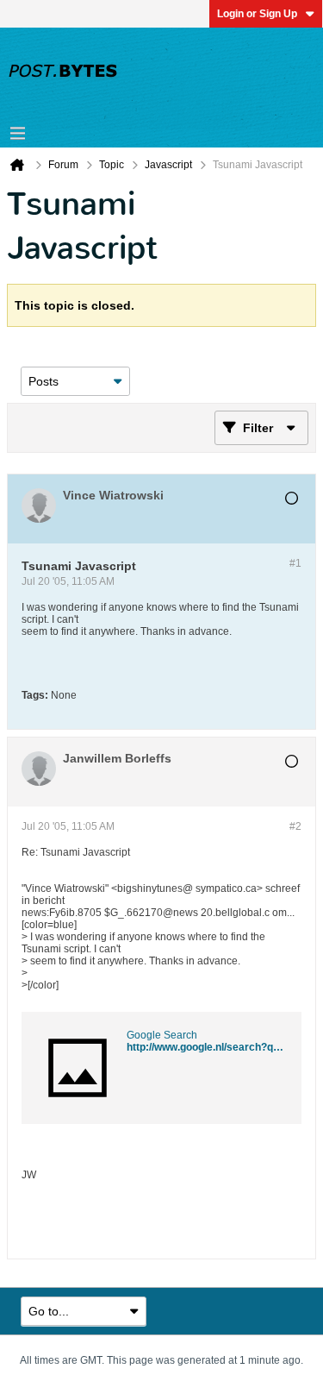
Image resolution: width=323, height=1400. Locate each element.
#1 (295, 563)
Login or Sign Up (257, 14)
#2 (295, 826)
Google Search (162, 1035)
